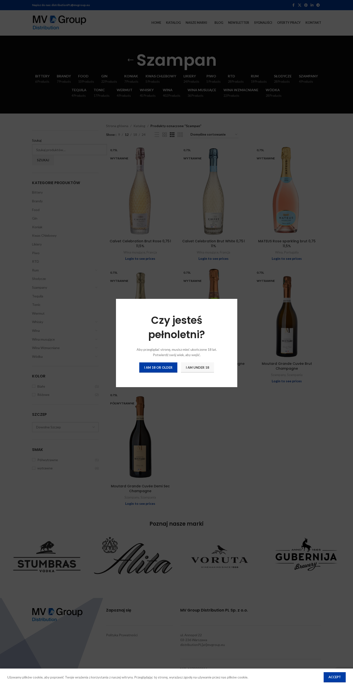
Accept (334, 677)
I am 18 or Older (158, 367)
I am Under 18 (197, 367)
